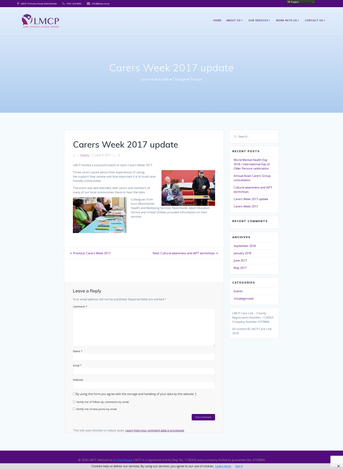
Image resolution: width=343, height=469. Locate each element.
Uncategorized (243, 299)
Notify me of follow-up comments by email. (102, 402)
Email (77, 365)
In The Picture (122, 460)
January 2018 (242, 253)
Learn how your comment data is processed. (154, 430)
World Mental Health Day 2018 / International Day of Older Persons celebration (252, 164)
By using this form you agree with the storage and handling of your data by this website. (136, 394)
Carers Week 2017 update (251, 199)
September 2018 (245, 246)
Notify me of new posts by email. (96, 409)
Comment (80, 306)
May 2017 (240, 268)
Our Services (258, 20)
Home (217, 20)
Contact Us (314, 20)
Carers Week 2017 (246, 206)
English (294, 2)
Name (77, 351)
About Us (233, 20)
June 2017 (240, 260)
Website (78, 379)
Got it (239, 466)
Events (84, 155)
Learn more (223, 466)
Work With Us (286, 20)
